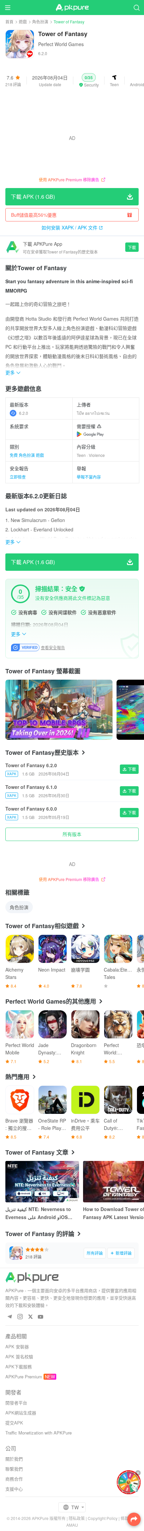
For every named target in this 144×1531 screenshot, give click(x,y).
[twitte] (30, 1317)
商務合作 (14, 1479)
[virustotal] (82, 588)
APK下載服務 (18, 1366)
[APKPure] (72, 8)
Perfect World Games (61, 44)
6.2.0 (23, 413)
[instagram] (20, 1317)
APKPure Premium (23, 1376)
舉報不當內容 (89, 477)
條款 (125, 1518)
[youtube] (41, 1317)
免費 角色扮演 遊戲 (27, 455)
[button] (89, 80)
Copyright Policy (103, 1518)
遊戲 (23, 21)
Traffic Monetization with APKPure (38, 1432)
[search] (136, 7)
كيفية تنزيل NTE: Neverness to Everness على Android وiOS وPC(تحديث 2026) (38, 1213)
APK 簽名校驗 (19, 1356)
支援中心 (14, 1489)
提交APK (14, 1422)
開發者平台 (16, 1402)
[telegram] (9, 1317)
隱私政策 (77, 1518)
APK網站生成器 (20, 1412)
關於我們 (14, 1459)
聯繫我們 (14, 1469)
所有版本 (72, 834)
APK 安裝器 (17, 1346)
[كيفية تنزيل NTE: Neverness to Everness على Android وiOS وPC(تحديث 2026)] (42, 1181)
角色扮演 (40, 21)
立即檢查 (18, 477)
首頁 (9, 21)
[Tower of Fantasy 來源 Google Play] (90, 434)
